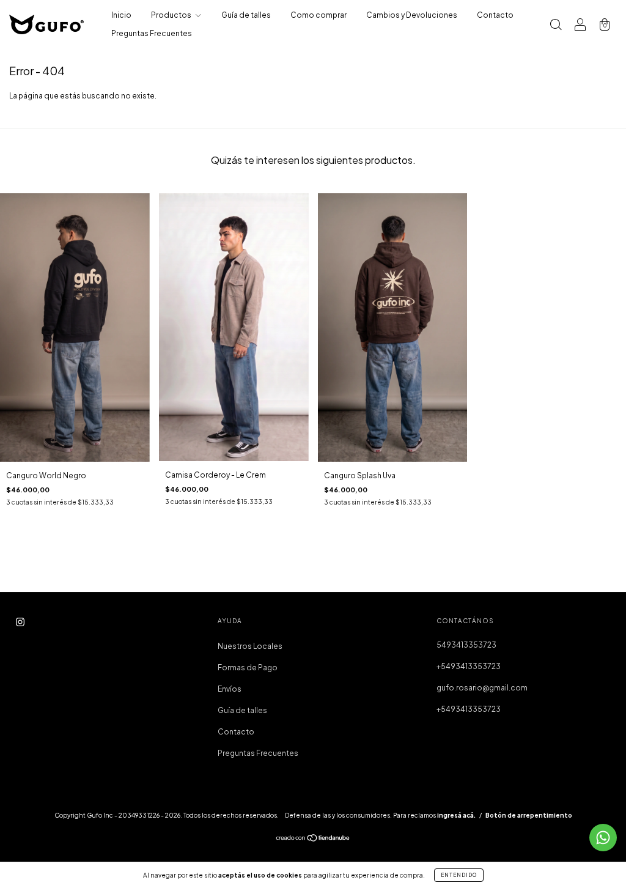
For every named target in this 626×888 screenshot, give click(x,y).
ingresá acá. (456, 815)
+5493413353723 (468, 666)
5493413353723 (466, 644)
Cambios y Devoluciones (411, 15)
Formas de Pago (248, 667)
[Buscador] (556, 26)
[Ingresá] (580, 26)
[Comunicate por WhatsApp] (603, 837)
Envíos (229, 689)
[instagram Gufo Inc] (20, 621)
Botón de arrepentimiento (528, 815)
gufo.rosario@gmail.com (482, 687)
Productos (172, 15)
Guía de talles (246, 15)
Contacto (495, 15)
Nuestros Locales (250, 646)
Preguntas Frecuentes (151, 33)
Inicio (121, 15)
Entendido (459, 875)
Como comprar (318, 15)
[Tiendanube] (313, 838)
